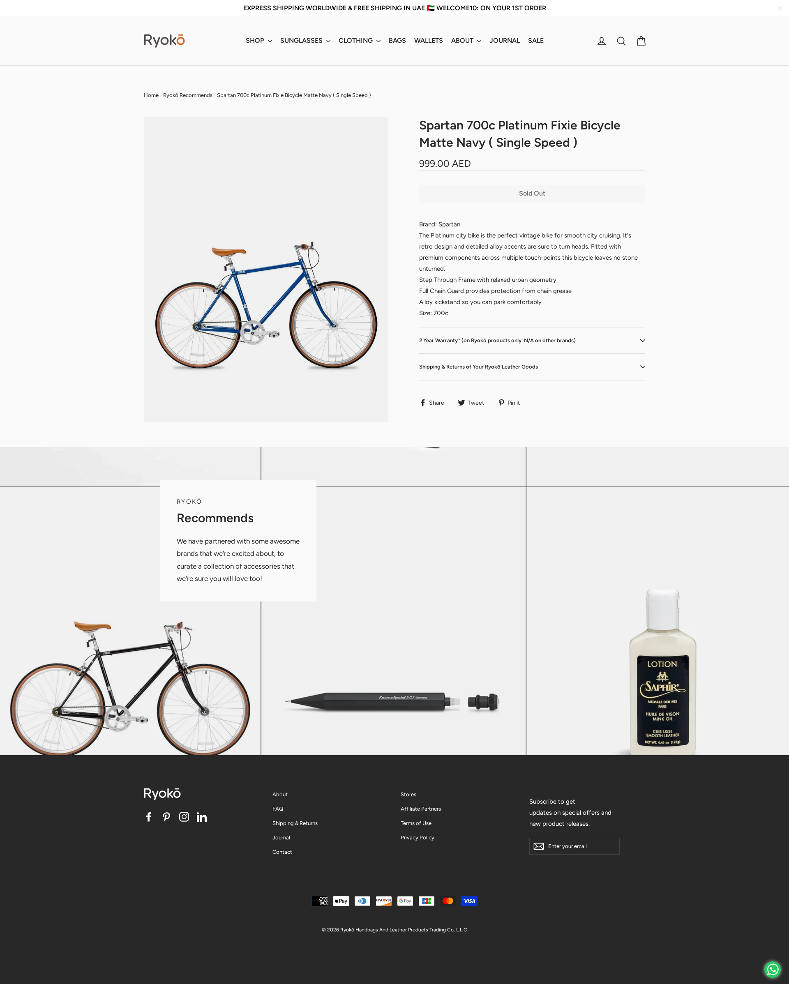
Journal (281, 837)
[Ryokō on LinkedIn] (202, 816)
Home (151, 95)
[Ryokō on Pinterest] (166, 816)
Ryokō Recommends (187, 95)
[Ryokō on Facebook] (149, 816)
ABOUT (463, 40)
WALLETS (428, 40)
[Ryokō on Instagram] (184, 816)
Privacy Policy (417, 837)
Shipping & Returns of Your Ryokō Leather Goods (478, 367)
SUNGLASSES (302, 40)
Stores (408, 794)
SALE (536, 40)
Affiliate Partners (421, 809)
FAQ (277, 809)
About (280, 794)
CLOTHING (356, 40)
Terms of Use (416, 823)
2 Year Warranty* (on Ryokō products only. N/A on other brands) (497, 340)
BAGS (397, 40)
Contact (282, 852)
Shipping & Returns (295, 823)
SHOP (256, 40)
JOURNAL (504, 40)
